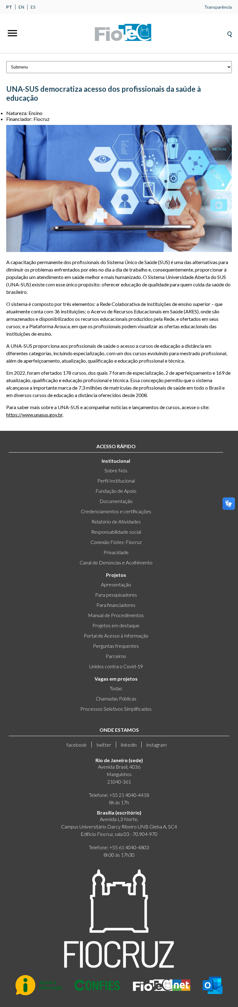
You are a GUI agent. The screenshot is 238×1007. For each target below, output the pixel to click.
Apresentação (116, 584)
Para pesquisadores (116, 595)
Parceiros (116, 656)
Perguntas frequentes (116, 646)
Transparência (218, 7)
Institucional (116, 461)
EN (21, 7)
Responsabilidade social (116, 532)
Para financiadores (115, 605)
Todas (116, 688)
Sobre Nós (115, 470)
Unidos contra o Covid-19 (116, 666)
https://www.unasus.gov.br (34, 414)
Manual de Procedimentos (116, 615)
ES (33, 7)
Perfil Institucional (116, 481)
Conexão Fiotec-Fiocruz (116, 542)
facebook (77, 745)
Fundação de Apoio (115, 491)
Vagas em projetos (116, 679)
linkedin (129, 745)
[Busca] (229, 32)
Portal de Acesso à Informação (116, 635)
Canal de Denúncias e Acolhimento (116, 562)
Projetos (116, 575)
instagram (156, 745)
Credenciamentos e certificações (116, 511)
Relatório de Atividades (116, 521)
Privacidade (116, 552)
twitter (103, 745)
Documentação (116, 501)
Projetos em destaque (115, 625)
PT (9, 7)
